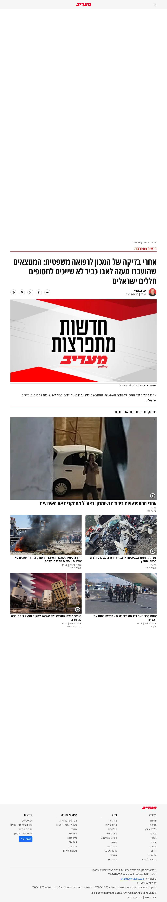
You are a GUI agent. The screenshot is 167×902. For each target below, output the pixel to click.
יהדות (154, 850)
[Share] (47, 292)
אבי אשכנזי (140, 291)
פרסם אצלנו (111, 824)
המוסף (114, 842)
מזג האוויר (152, 855)
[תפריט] (160, 5)
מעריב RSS (111, 833)
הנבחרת (153, 846)
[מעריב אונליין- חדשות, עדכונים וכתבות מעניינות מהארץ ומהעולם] (83, 4)
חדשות (153, 820)
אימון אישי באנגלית (68, 820)
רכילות (154, 837)
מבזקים (153, 824)
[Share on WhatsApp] (22, 292)
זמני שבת (72, 846)
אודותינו (113, 855)
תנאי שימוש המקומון (23, 833)
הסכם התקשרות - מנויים (21, 824)
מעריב (154, 242)
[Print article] (13, 292)
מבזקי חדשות (140, 242)
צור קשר (113, 820)
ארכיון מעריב (111, 850)
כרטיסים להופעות (149, 859)
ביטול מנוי (112, 859)
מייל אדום (112, 829)
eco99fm (72, 837)
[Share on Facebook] (39, 292)
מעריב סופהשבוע (109, 837)
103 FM (73, 833)
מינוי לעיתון (112, 846)
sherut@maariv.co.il (132, 878)
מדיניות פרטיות (25, 829)
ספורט (154, 833)
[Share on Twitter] (30, 292)
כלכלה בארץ (151, 829)
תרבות (154, 842)
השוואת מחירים (70, 850)
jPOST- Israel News (66, 824)
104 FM (73, 842)
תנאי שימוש (27, 820)
